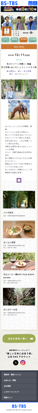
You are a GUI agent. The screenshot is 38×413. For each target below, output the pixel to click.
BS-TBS (4, 2)
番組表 (30, 3)
